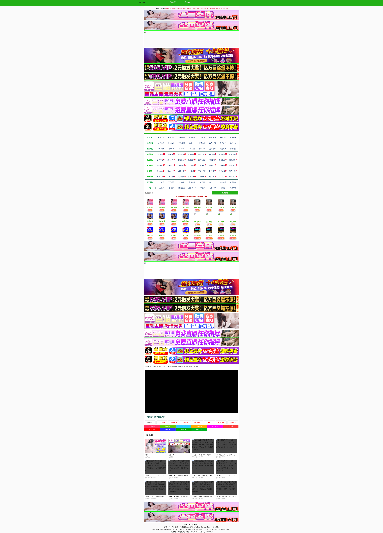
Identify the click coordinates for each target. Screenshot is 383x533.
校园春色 (191, 177)
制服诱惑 (232, 165)
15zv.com (142, 2)
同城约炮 (183, 429)
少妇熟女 (191, 171)
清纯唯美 (170, 171)
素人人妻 (170, 160)
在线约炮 (168, 429)
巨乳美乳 (191, 165)
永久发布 (188, 2)
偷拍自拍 (160, 171)
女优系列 (212, 154)
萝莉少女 (212, 165)
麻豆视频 (181, 154)
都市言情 (160, 177)
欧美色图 (212, 171)
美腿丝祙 (168, 426)
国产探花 (201, 160)
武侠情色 (201, 177)
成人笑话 (222, 177)
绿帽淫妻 (199, 426)
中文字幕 (191, 154)
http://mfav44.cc (187, 3)
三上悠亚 (183, 426)
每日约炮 (197, 210)
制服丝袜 (181, 171)
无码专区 (170, 165)
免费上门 (150, 210)
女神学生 (160, 160)
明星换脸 (222, 160)
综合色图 (232, 171)
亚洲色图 (201, 171)
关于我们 (187, 524)
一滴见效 (150, 224)
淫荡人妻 (181, 177)
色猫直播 (171, 455)
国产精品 (160, 165)
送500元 (150, 238)
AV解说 (170, 154)
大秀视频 (222, 165)
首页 (154, 366)
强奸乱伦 (181, 165)
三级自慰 (230, 426)
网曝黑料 (232, 160)
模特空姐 (181, 160)
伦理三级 (201, 154)
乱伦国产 (191, 160)
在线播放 (150, 422)
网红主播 (212, 160)
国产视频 (160, 154)
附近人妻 (199, 429)
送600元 (197, 224)
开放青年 (152, 426)
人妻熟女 (201, 165)
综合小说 (232, 177)
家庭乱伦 (170, 177)
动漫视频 (222, 154)
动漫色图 (222, 171)
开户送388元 (197, 238)
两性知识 (212, 177)
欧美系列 (232, 154)
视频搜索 (225, 192)
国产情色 (215, 426)
